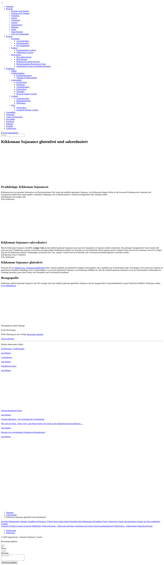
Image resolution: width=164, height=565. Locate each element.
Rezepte (9, 9)
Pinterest (9, 124)
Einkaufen (10, 114)
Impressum (10, 533)
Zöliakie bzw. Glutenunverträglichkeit (29, 268)
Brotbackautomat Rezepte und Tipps (31, 64)
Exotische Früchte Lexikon (27, 110)
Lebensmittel (16, 80)
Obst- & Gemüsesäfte (20, 34)
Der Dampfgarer (23, 45)
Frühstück (15, 16)
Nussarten (20, 91)
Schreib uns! (11, 128)
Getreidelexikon (22, 87)
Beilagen (14, 27)
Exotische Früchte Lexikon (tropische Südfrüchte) (21, 526)
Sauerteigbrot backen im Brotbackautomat (33, 66)
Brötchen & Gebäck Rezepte (28, 62)
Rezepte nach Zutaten (20, 11)
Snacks (14, 18)
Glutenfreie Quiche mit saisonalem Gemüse (125, 521)
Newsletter (10, 119)
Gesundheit (10, 112)
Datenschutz (11, 530)
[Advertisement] (78, 165)
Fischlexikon (21, 82)
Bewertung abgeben (35, 334)
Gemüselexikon (22, 98)
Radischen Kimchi (144, 526)
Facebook (10, 121)
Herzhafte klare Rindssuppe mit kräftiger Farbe (88, 521)
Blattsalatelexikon (23, 101)
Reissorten (20, 85)
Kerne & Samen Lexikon (26, 94)
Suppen (14, 22)
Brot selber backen (24, 57)
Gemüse (14, 96)
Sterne (3, 548)
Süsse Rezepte (17, 32)
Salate (13, 29)
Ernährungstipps (17, 73)
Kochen (9, 36)
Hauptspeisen (16, 25)
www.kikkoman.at (8, 285)
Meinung (4, 553)
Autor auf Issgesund (14, 117)
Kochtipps (15, 39)
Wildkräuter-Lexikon (24, 52)
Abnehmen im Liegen (84, 526)
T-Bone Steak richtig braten (58, 521)
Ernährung (10, 68)
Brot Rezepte (21, 59)
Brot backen (16, 55)
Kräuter (14, 48)
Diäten (14, 71)
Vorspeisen (15, 20)
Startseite (9, 6)
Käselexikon (21, 89)
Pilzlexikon (20, 103)
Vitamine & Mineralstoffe (26, 78)
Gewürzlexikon (22, 41)
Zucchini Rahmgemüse (10, 521)
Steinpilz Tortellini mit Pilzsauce (33, 521)
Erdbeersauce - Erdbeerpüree (125, 526)
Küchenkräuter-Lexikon (26, 50)
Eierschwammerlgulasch (103, 526)
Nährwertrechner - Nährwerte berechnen (58, 526)
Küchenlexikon (22, 43)
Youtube (9, 126)
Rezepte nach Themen (20, 13)
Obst (13, 105)
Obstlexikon (21, 108)
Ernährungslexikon (24, 75)
